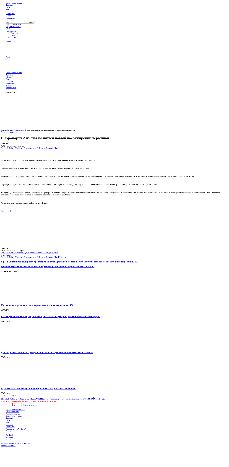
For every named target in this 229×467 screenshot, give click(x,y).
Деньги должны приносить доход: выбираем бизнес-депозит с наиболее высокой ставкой (47, 352)
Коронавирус (11, 18)
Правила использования (15, 410)
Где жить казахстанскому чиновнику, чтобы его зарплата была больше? (38, 388)
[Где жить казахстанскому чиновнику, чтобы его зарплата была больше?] (24, 384)
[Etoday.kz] (19, 53)
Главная (4, 130)
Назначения (10, 14)
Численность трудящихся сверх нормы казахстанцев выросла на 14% (37, 305)
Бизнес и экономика (14, 3)
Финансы (9, 5)
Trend (12, 211)
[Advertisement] (72, 112)
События (9, 11)
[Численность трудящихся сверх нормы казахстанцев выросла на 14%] (24, 301)
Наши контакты (12, 412)
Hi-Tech (9, 7)
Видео (8, 16)
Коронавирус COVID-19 (60, 399)
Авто (8, 9)
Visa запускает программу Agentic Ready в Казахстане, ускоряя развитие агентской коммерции (50, 316)
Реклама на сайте (13, 414)
